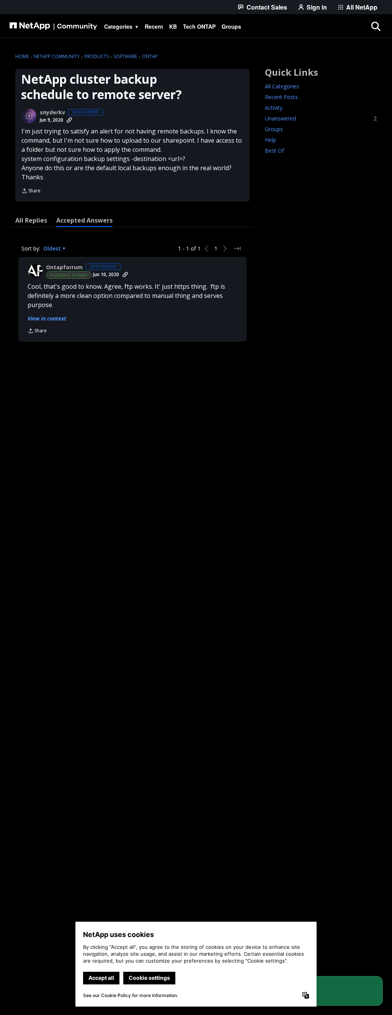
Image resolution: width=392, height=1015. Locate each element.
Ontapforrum (64, 267)
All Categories (282, 86)
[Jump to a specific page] (237, 248)
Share (31, 191)
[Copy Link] (69, 120)
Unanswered (321, 118)
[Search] (375, 26)
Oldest (52, 248)
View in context (47, 318)
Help (270, 139)
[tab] (31, 220)
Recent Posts (281, 97)
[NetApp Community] (53, 26)
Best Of (274, 150)
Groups (274, 129)
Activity (274, 107)
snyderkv (52, 112)
